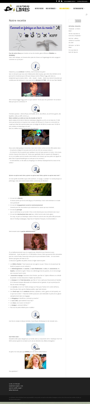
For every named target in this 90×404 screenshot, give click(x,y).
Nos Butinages (50, 9)
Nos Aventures (64, 9)
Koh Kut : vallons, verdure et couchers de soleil (74, 40)
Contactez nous (82, 1)
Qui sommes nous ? (69, 1)
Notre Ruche (39, 9)
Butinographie (78, 9)
